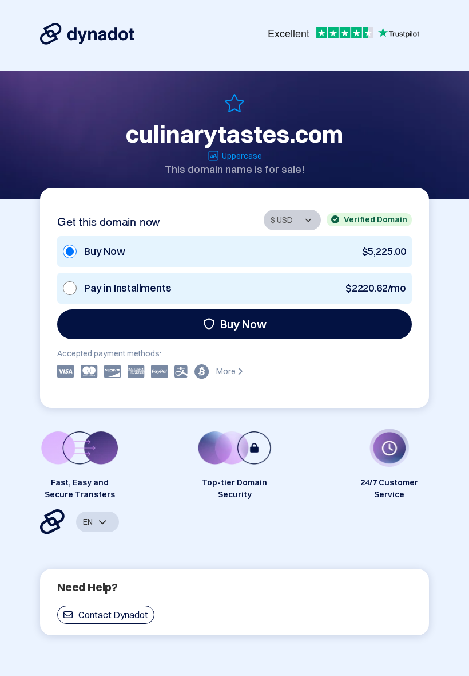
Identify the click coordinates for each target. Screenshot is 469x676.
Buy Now (243, 324)
